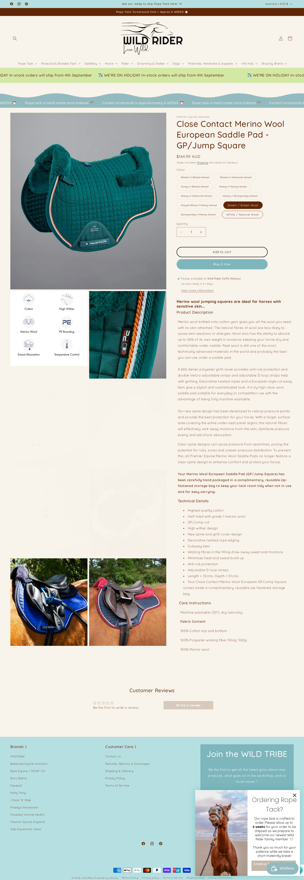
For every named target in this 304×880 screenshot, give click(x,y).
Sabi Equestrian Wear (25, 829)
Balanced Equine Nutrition (29, 764)
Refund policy (130, 877)
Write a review (188, 705)
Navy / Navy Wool (235, 188)
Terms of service (173, 877)
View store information (197, 290)
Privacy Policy (115, 778)
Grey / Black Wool (197, 188)
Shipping (202, 162)
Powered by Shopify (106, 877)
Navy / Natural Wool (199, 197)
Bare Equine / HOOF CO (27, 771)
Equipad (16, 785)
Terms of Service (117, 785)
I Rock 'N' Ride (20, 800)
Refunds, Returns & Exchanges (127, 764)
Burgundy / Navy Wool (200, 215)
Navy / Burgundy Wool (242, 197)
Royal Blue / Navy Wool (201, 206)
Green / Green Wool (243, 205)
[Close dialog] (294, 795)
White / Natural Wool (242, 215)
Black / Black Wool (197, 178)
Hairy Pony (18, 793)
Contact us (113, 756)
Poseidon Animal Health (27, 814)
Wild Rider (17, 756)
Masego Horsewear (24, 807)
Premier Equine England (27, 822)
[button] (14, 38)
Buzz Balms (18, 778)
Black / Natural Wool (238, 178)
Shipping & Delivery (119, 771)
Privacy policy (150, 877)
